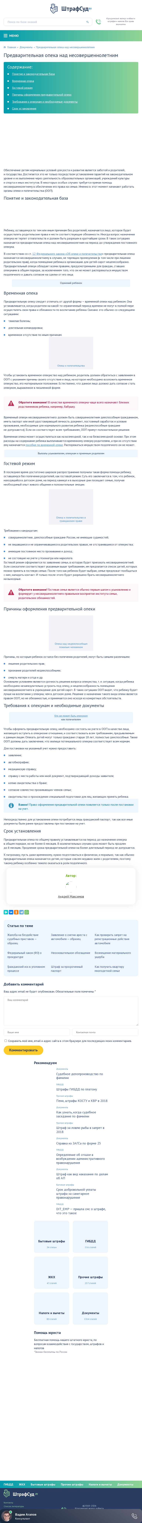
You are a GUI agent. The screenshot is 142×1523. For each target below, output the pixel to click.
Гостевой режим (22, 88)
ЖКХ (22, 1484)
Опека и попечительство (71, 365)
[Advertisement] (71, 142)
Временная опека (23, 81)
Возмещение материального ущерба (113, 955)
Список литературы (14, 1506)
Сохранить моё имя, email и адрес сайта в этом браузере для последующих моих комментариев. (70, 1041)
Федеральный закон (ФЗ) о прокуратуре (24, 955)
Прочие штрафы (64, 1096)
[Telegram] (21, 912)
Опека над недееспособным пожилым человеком (71, 645)
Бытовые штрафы (65, 1184)
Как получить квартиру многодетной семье (109, 969)
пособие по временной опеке (44, 445)
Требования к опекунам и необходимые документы (45, 101)
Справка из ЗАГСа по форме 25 (78, 1143)
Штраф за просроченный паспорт (67, 969)
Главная (11, 47)
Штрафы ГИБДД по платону (76, 1089)
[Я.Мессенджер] (6, 912)
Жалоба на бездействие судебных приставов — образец (22, 939)
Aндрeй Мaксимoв (71, 896)
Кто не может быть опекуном (71, 715)
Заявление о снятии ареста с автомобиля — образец (69, 937)
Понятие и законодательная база (33, 74)
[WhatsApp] (26, 912)
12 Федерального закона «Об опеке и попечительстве (67, 254)
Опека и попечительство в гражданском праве (71, 519)
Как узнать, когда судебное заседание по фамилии (76, 1114)
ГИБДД (60, 1084)
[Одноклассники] (16, 912)
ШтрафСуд (76, 8)
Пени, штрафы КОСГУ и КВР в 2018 (82, 1101)
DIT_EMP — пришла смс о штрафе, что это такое (81, 1211)
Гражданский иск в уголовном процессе (26, 969)
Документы (26, 47)
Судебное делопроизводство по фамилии (79, 1076)
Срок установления (24, 108)
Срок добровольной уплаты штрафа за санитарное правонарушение (76, 1194)
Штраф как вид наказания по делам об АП (82, 1176)
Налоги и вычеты (100, 1484)
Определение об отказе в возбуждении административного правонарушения (80, 1159)
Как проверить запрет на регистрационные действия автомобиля (112, 939)
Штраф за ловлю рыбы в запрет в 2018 (80, 1130)
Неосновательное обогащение (70, 953)
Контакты (8, 1502)
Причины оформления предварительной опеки (41, 94)
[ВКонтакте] (11, 912)
